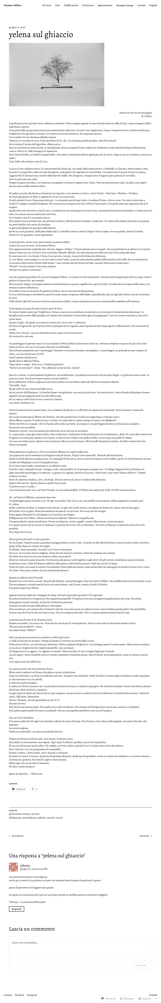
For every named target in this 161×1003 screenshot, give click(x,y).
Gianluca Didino (12, 5)
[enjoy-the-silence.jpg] (56, 105)
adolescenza (15, 817)
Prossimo (144, 836)
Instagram (32, 995)
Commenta (140, 965)
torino (59, 817)
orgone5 (13, 810)
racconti (35, 814)
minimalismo (29, 817)
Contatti (8, 995)
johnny (25, 865)
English (153, 995)
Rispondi (16, 909)
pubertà (41, 817)
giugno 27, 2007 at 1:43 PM (33, 869)
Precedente (17, 836)
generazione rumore (19, 814)
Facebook (19, 995)
